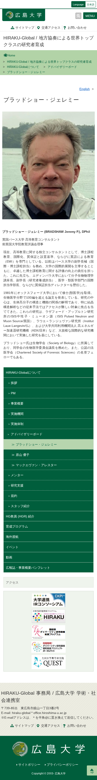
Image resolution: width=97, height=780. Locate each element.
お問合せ (77, 27)
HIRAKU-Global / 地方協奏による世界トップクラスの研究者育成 (49, 61)
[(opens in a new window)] (48, 616)
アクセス (51, 27)
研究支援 (17, 485)
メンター (17, 475)
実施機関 (17, 414)
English (84, 89)
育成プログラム (17, 526)
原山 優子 (22, 455)
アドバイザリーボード (62, 67)
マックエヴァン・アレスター (36, 465)
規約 (14, 496)
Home (11, 55)
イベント (12, 547)
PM (13, 393)
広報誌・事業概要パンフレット (28, 567)
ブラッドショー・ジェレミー (36, 444)
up (92, 772)
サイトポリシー (29, 764)
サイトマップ (24, 27)
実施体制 (17, 424)
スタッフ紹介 (20, 506)
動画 (9, 557)
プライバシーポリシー (62, 764)
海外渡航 (12, 537)
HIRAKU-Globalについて (23, 67)
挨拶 (14, 383)
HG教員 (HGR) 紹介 (20, 516)
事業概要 (17, 403)
